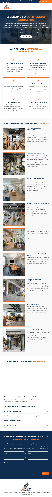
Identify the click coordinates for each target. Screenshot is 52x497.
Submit (45, 473)
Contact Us (44, 1)
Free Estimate (26, 36)
